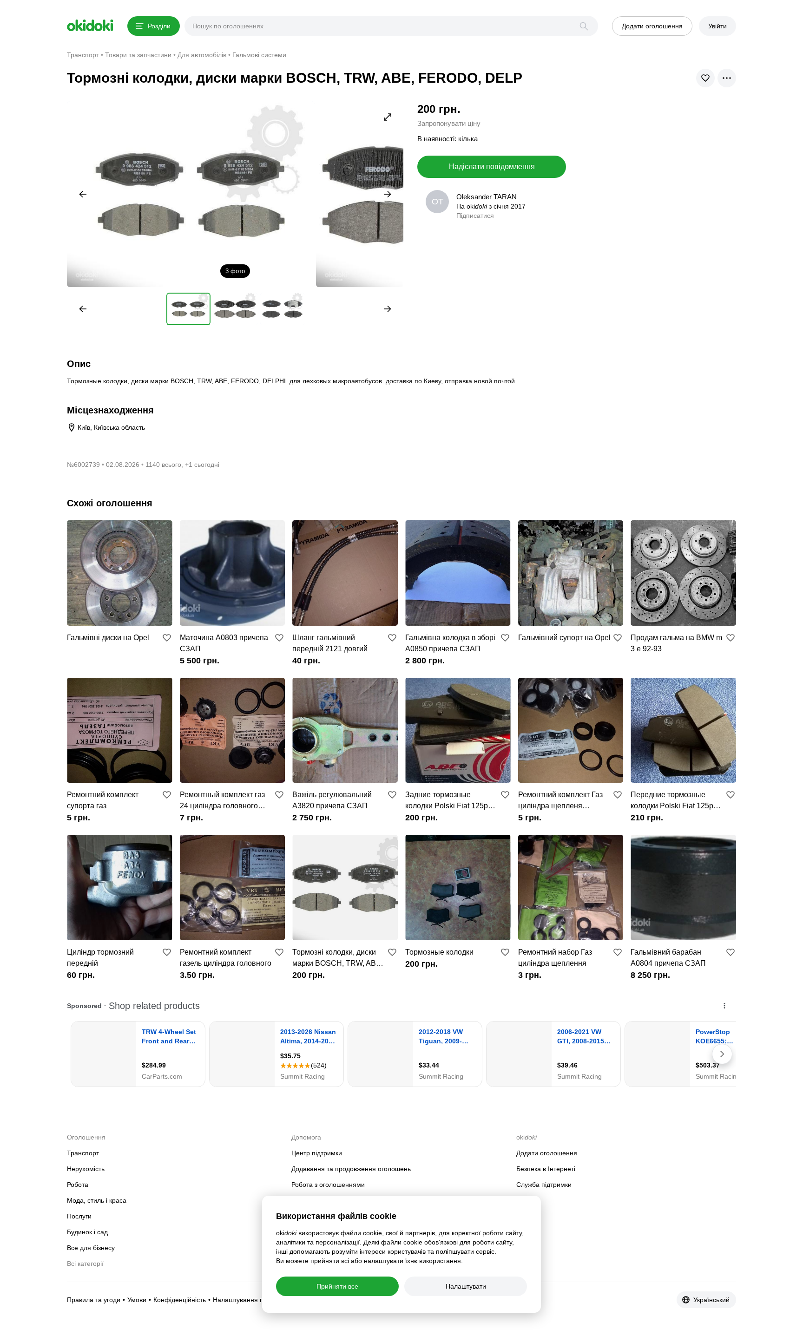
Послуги (79, 1216)
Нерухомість (86, 1168)
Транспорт (83, 1153)
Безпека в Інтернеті (545, 1168)
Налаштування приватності (254, 1299)
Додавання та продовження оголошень (351, 1168)
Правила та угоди (93, 1299)
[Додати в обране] (166, 637)
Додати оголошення (546, 1153)
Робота (77, 1184)
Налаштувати (466, 1286)
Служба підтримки (544, 1184)
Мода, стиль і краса (96, 1200)
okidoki (90, 26)
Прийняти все (337, 1286)
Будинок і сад (87, 1232)
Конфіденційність (179, 1299)
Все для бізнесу (91, 1247)
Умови (136, 1299)
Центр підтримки (316, 1153)
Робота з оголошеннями (328, 1184)
